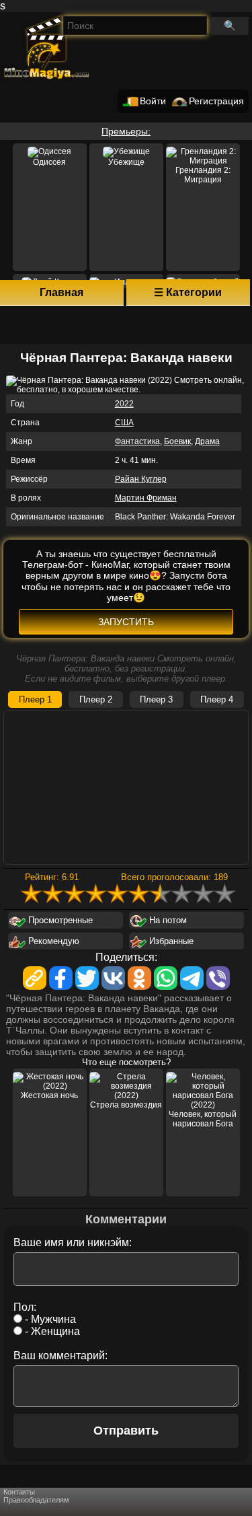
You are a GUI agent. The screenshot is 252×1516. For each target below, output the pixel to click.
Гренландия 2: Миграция (202, 175)
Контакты (19, 1492)
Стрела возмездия (126, 1105)
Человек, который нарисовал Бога (203, 1119)
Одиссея (49, 162)
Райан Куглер (141, 479)
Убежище (126, 162)
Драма (207, 441)
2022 (124, 403)
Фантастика (137, 441)
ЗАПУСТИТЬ (126, 621)
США (124, 422)
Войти (153, 101)
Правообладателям (36, 1500)
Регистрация (216, 101)
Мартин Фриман (146, 498)
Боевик (177, 441)
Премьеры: (126, 131)
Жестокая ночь (49, 1095)
